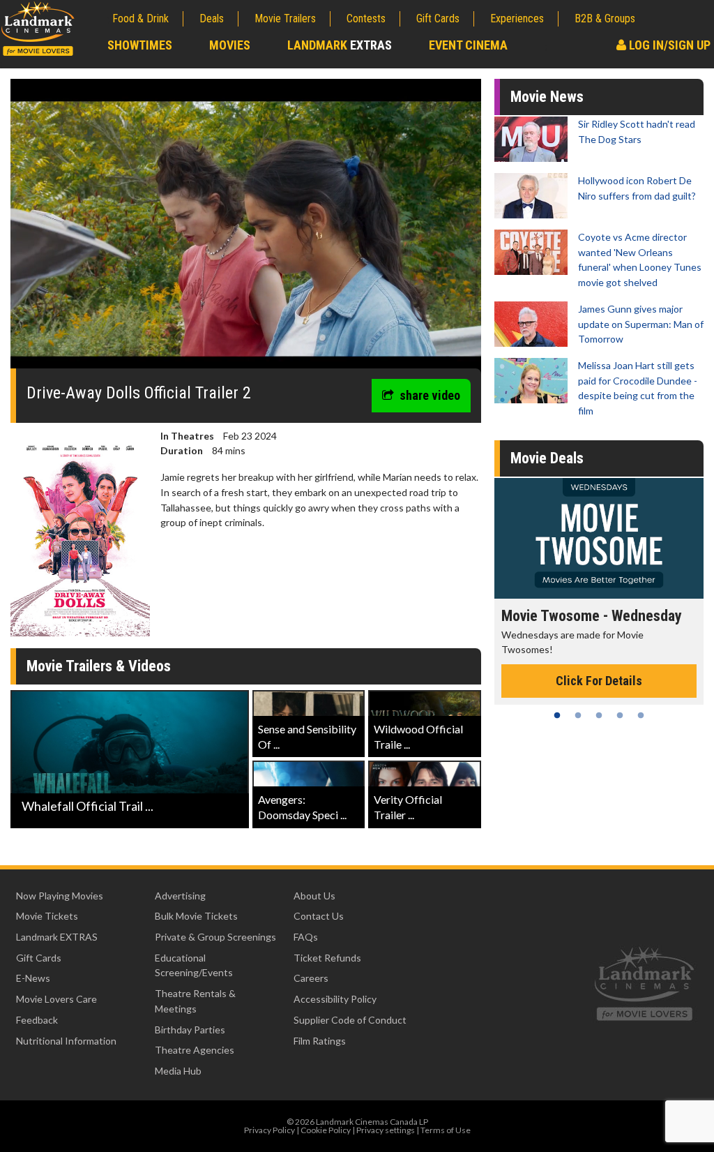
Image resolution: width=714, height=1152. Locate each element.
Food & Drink (140, 18)
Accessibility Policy (335, 999)
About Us (314, 896)
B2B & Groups (605, 18)
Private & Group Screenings (215, 937)
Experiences (517, 18)
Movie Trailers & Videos (98, 666)
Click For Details (599, 665)
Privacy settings (385, 1130)
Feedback (37, 1020)
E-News (33, 978)
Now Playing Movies (59, 896)
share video (430, 395)
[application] (245, 228)
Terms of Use (445, 1130)
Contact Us (319, 916)
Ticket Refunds (327, 958)
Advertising (180, 896)
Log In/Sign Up (668, 45)
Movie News (547, 96)
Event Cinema (468, 45)
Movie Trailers (285, 18)
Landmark (339, 45)
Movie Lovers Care (56, 999)
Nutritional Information (66, 1041)
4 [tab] (620, 715)
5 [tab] (641, 715)
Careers (311, 978)
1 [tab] (557, 715)
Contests (366, 18)
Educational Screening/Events (194, 965)
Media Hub (178, 1071)
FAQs (306, 937)
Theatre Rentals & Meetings (195, 1001)
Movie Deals (547, 458)
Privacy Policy (269, 1130)
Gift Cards (437, 18)
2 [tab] (578, 715)
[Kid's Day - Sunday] (599, 538)
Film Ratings (320, 1041)
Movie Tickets (47, 916)
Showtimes (139, 45)
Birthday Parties (190, 1029)
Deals (211, 18)
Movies (229, 45)
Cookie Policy (326, 1130)
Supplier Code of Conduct (350, 1020)
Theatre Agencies (194, 1050)
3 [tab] (599, 715)
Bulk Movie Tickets (196, 916)
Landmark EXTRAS (57, 937)
